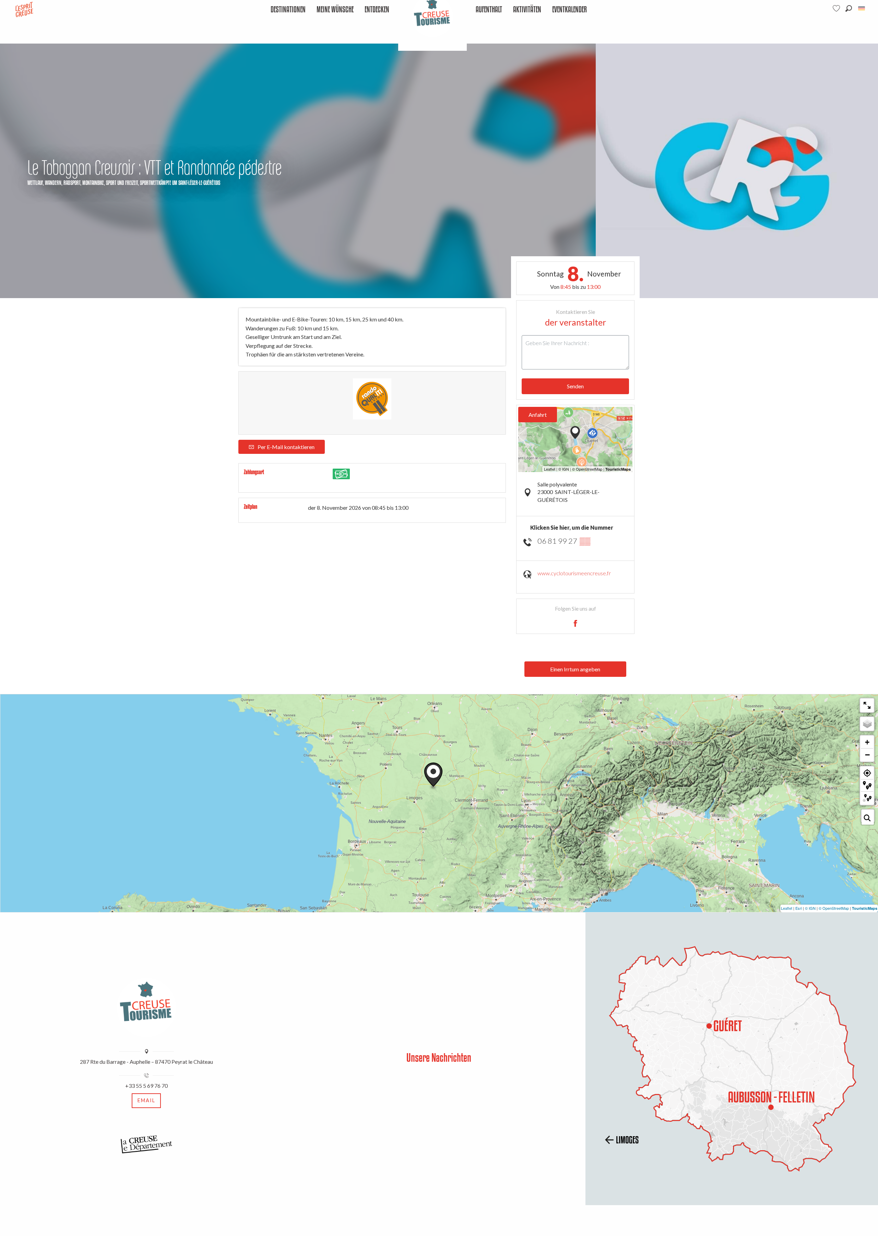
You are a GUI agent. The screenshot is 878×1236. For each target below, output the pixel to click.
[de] (862, 8)
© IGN (810, 908)
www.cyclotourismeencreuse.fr (574, 573)
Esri (798, 908)
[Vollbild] (867, 705)
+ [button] (867, 742)
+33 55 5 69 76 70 (146, 1085)
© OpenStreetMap (834, 908)
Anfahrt (538, 414)
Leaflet (786, 908)
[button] (849, 8)
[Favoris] (837, 8)
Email (146, 1100)
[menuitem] (288, 10)
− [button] (867, 755)
